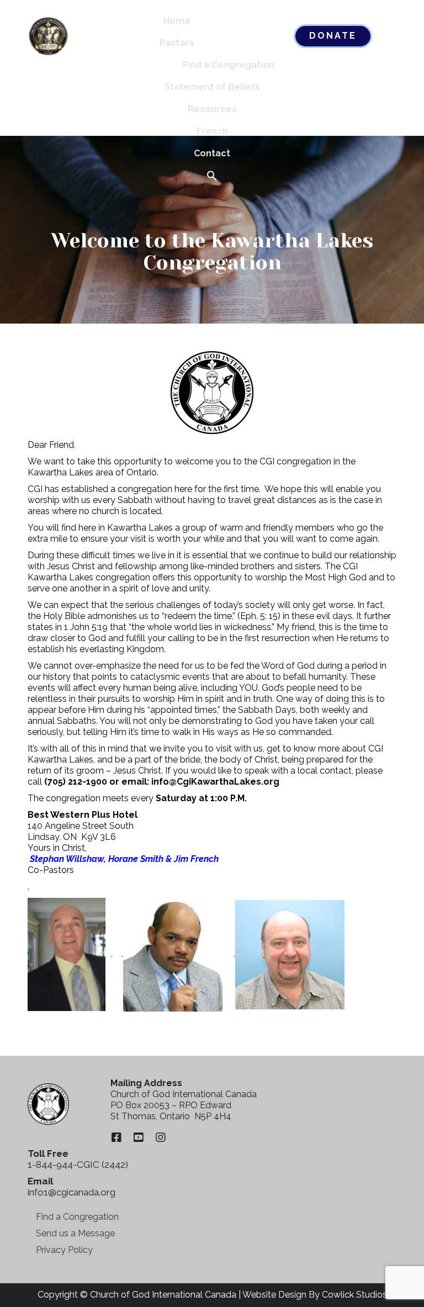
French (212, 131)
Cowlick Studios (354, 1294)
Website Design (274, 1294)
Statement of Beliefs (212, 87)
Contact (212, 153)
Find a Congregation (228, 65)
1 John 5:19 (86, 627)
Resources (212, 109)
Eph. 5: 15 (259, 616)
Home (176, 20)
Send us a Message (75, 1233)
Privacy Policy (64, 1250)
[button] (212, 176)
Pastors (177, 43)
